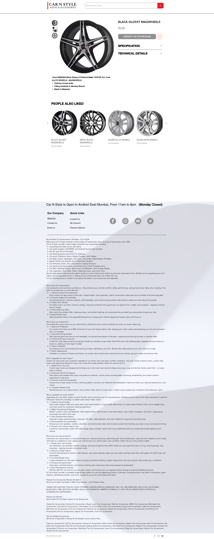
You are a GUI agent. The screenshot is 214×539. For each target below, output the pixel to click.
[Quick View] (64, 123)
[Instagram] (125, 221)
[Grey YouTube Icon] (162, 536)
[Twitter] (150, 221)
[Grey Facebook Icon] (154, 536)
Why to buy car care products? (58, 436)
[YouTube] (138, 221)
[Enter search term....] (160, 5)
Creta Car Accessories (55, 523)
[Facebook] (113, 221)
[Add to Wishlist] (159, 36)
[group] (107, 128)
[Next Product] (166, 123)
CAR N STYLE (56, 499)
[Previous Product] (47, 123)
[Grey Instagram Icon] (158, 536)
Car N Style (55, 482)
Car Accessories (59, 480)
